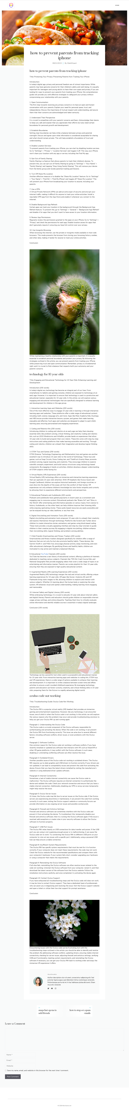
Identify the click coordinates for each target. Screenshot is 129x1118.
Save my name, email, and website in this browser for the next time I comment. (37, 1070)
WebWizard (71, 63)
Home (117, 5)
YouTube (44, 554)
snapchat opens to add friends (48, 1012)
